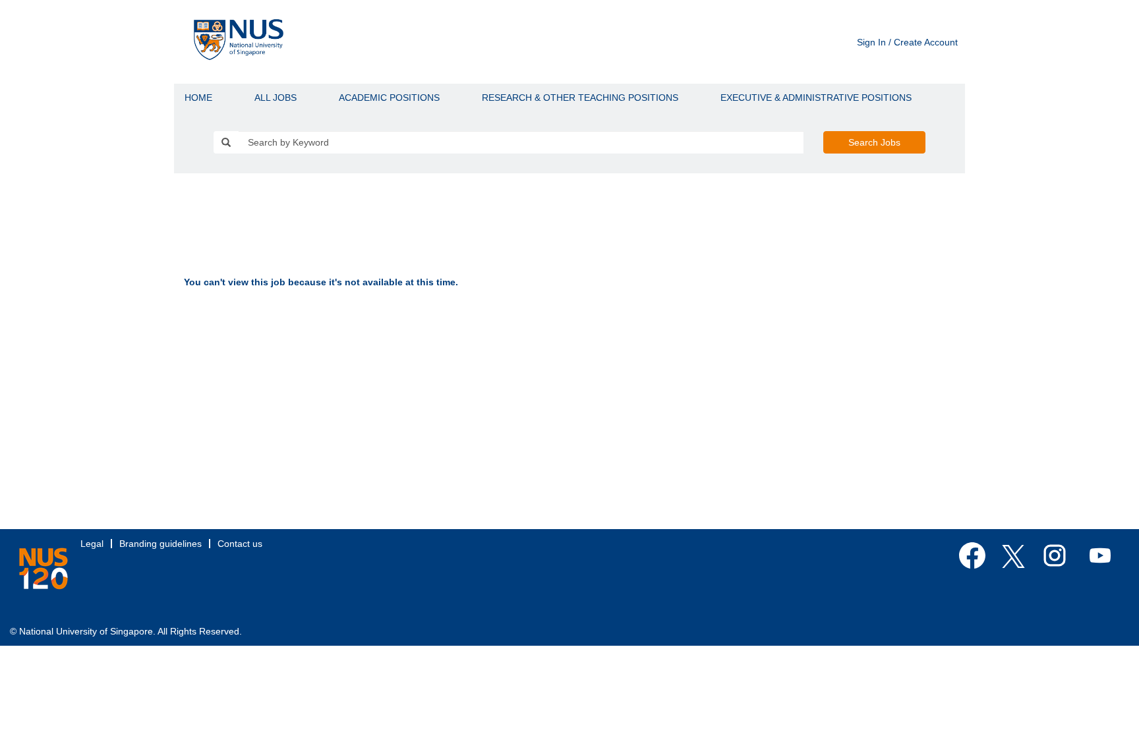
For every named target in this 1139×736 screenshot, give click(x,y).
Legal (91, 543)
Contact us (240, 543)
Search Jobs (874, 142)
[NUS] (43, 568)
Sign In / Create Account (907, 42)
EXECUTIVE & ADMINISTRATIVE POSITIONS (816, 97)
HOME (198, 97)
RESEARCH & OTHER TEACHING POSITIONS (580, 97)
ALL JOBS (275, 97)
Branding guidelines (160, 543)
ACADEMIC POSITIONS (389, 97)
